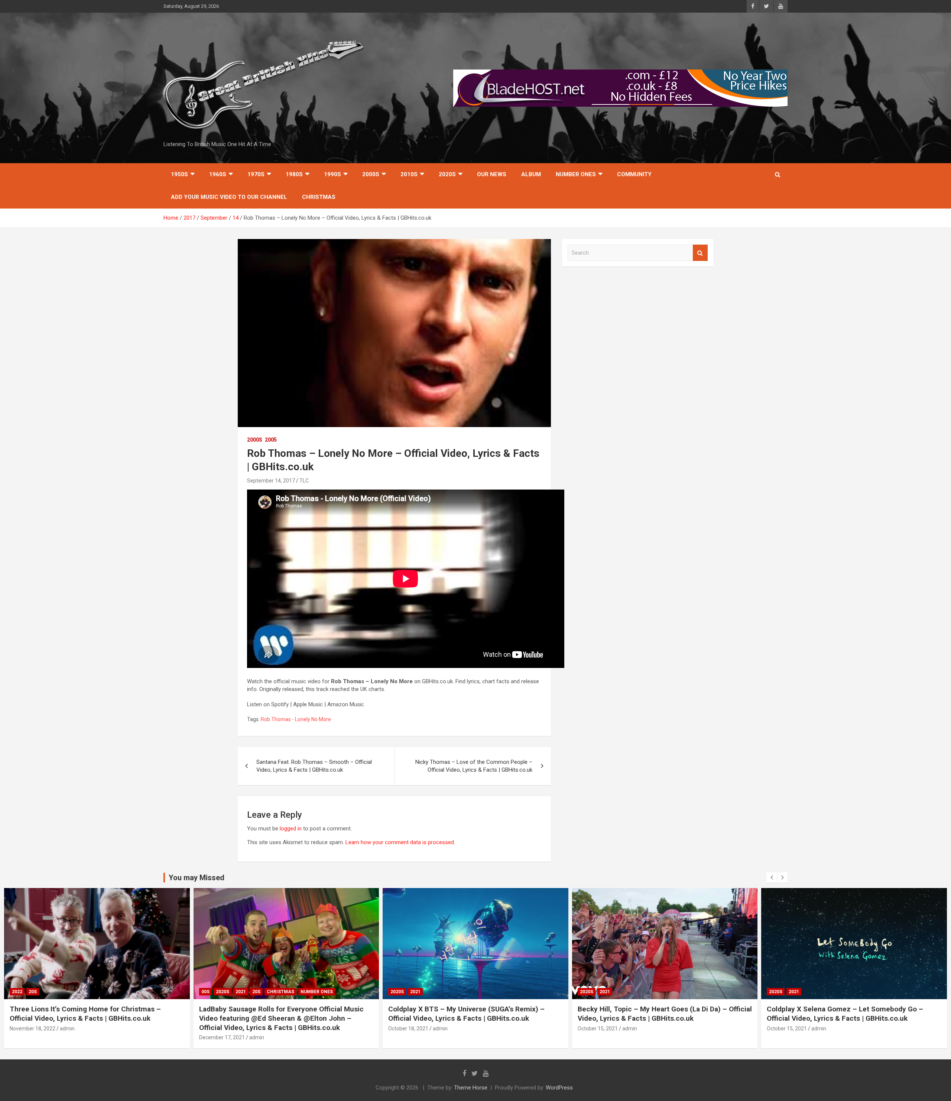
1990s (332, 174)
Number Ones (576, 174)
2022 (17, 991)
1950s (179, 174)
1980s (294, 174)
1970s (255, 174)
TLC (304, 481)
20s (33, 991)
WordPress (559, 1087)
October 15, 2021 (598, 1028)
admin (67, 1028)
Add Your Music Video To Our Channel (229, 197)
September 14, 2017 (271, 481)
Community (634, 174)
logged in (291, 828)
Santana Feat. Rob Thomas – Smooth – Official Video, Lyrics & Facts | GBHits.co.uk (314, 766)
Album (531, 174)
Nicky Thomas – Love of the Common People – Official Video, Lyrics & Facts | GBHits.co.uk (473, 766)
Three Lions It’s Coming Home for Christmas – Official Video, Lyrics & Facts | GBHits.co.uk (85, 1014)
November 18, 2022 (32, 1028)
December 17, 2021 (222, 1037)
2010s (409, 174)
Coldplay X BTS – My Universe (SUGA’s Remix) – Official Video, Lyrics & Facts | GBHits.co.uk (466, 1014)
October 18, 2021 (408, 1028)
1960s (217, 174)
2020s (447, 174)
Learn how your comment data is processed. (400, 842)
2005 (271, 440)
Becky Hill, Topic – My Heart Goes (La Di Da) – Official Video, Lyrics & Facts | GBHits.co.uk (665, 1014)
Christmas (318, 197)
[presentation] (771, 877)
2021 (241, 991)
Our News (491, 174)
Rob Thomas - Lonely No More (296, 719)
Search (700, 253)
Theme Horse (470, 1087)
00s (205, 991)
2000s (370, 174)
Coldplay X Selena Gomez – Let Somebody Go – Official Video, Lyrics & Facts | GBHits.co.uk (845, 1014)
